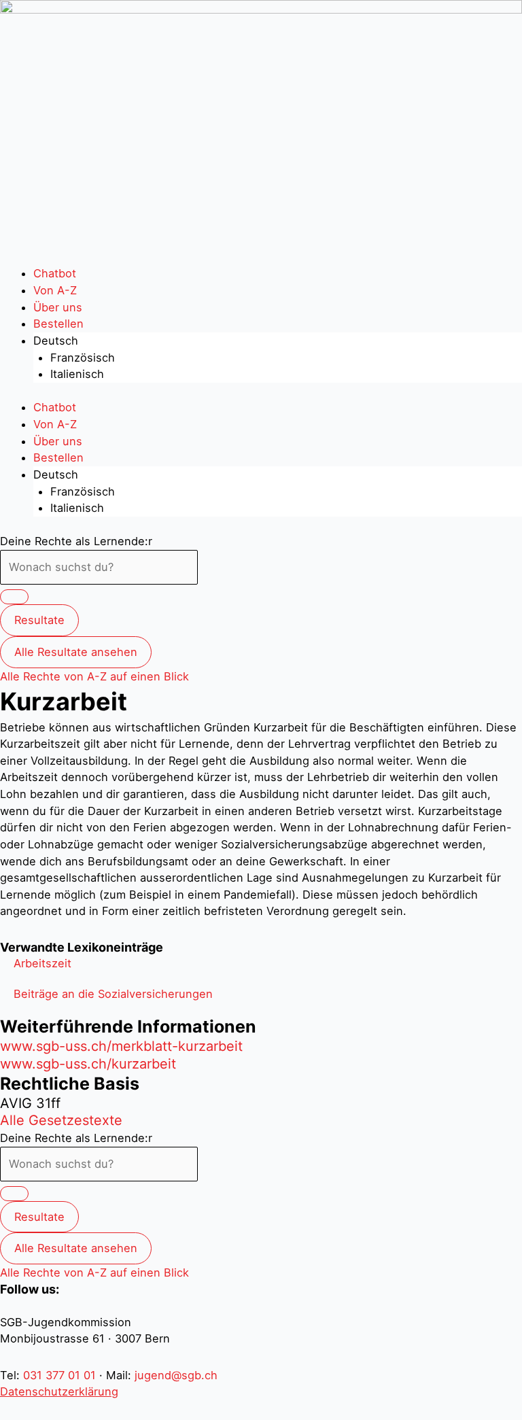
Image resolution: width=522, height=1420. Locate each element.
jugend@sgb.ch (176, 1375)
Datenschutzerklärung (59, 1391)
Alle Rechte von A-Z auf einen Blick (94, 676)
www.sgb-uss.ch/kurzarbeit (88, 1064)
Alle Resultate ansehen (75, 652)
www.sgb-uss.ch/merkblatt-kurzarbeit (121, 1046)
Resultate (39, 620)
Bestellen (58, 323)
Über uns (57, 307)
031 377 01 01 (59, 1375)
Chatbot (54, 273)
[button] (42, 963)
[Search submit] (14, 596)
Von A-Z (55, 290)
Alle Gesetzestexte (61, 1120)
